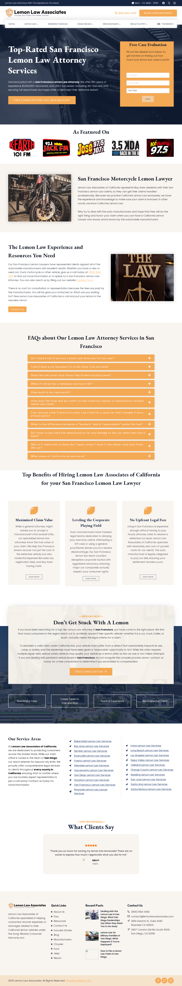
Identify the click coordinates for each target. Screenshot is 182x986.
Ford (56, 948)
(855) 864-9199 (127, 13)
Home (12, 23)
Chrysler (58, 944)
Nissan (57, 958)
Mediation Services (58, 23)
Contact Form (84, 280)
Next (147, 99)
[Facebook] (163, 3)
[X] (169, 3)
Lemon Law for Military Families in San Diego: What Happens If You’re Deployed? (110, 938)
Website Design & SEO (78, 980)
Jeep (57, 953)
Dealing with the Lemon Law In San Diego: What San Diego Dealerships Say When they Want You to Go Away (112, 919)
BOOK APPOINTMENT (158, 13)
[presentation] (92, 915)
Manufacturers (62, 939)
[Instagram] (174, 3)
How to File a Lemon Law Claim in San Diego (111, 953)
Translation (167, 23)
